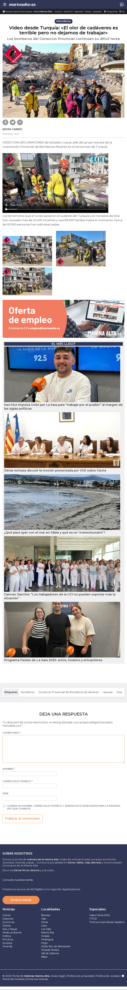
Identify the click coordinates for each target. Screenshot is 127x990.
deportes (79, 11)
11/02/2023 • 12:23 (10, 134)
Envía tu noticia (21, 900)
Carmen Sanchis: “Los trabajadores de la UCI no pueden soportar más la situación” (59, 596)
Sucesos (7, 942)
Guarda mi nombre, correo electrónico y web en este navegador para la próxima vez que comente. (63, 807)
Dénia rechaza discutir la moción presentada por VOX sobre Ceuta (55, 470)
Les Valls (46, 929)
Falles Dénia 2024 (99, 915)
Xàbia (44, 956)
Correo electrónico (17, 781)
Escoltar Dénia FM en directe (18, 11)
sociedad (97, 11)
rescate (108, 692)
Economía (8, 922)
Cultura (58, 11)
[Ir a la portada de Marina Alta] (22, 4)
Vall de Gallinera (50, 953)
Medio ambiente (12, 932)
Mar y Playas (9, 929)
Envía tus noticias (37, 979)
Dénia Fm (68, 11)
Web (5, 793)
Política (88, 11)
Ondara (45, 936)
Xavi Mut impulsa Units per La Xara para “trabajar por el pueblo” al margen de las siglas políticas (63, 406)
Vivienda (7, 946)
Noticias (8, 909)
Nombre (8, 769)
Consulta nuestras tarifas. (17, 879)
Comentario (11, 732)
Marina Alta (47, 932)
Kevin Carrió (12, 129)
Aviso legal (58, 975)
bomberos (27, 692)
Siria (119, 692)
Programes (111, 11)
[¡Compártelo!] (5, 122)
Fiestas (6, 925)
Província (7, 939)
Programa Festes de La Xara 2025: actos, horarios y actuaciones (53, 660)
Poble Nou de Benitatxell (55, 946)
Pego (44, 942)
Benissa (45, 915)
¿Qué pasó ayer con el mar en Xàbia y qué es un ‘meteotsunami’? (54, 532)
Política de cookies (107, 975)
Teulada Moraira (50, 949)
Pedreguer (47, 939)
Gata (44, 925)
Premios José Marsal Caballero (107, 922)
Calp (43, 918)
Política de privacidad (80, 975)
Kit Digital (36, 889)
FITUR (93, 918)
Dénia (44, 922)
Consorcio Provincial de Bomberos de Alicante (68, 692)
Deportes (7, 918)
